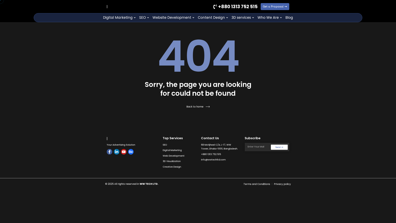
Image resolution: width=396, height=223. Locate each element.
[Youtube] (124, 152)
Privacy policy (282, 184)
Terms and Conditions (256, 184)
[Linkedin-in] (116, 152)
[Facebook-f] (109, 152)
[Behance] (131, 152)
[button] (119, 17)
